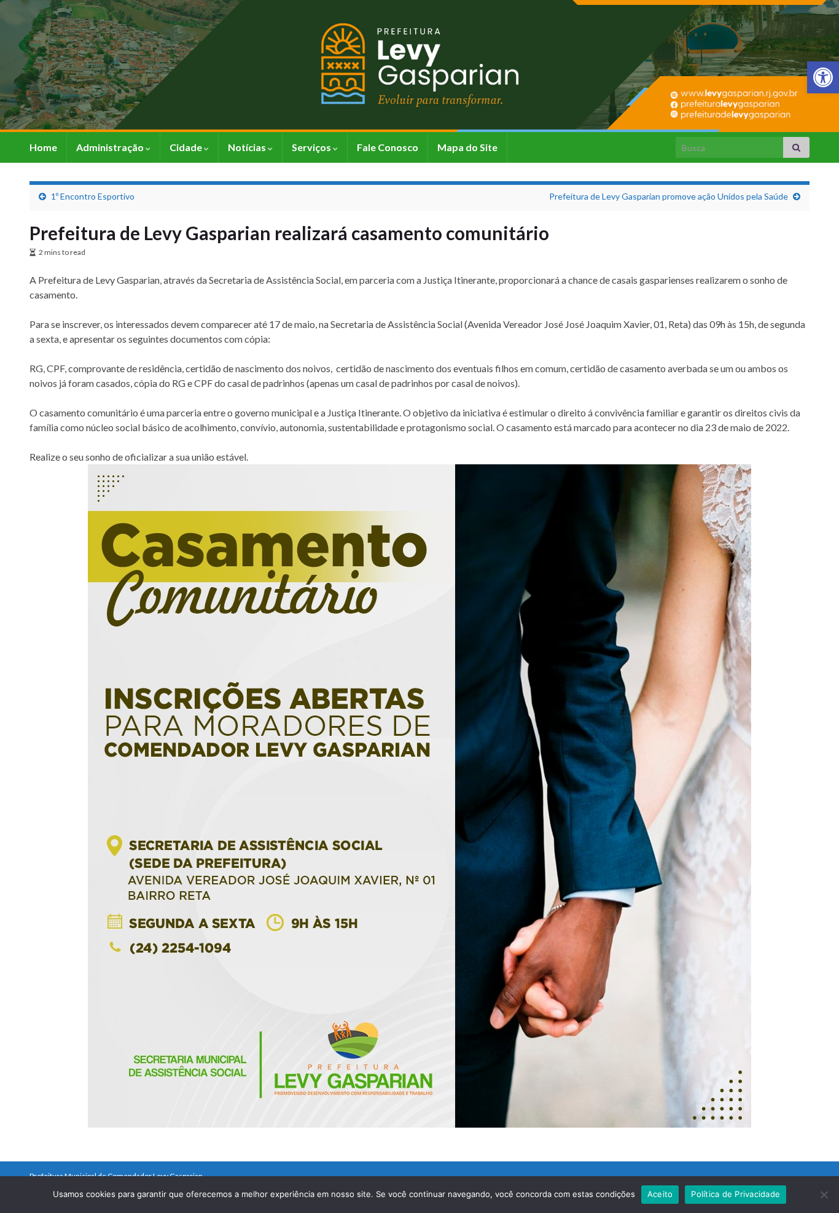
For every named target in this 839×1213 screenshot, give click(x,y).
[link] (823, 77)
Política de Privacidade (735, 1194)
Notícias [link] (248, 147)
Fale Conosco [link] (387, 147)
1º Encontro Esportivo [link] (93, 196)
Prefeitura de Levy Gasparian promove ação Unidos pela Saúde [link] (668, 196)
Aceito (660, 1194)
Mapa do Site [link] (467, 147)
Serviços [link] (312, 147)
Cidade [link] (187, 147)
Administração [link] (111, 147)
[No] (824, 1194)
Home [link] (43, 147)
